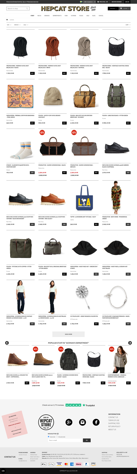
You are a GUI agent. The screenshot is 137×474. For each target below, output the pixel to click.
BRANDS (47, 16)
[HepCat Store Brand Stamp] (46, 422)
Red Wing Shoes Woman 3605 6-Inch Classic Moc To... (42, 376)
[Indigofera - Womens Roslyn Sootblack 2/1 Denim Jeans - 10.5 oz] (52, 297)
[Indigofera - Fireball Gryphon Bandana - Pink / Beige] (20, 96)
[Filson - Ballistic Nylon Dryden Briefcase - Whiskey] (84, 96)
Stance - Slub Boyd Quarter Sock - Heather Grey (17, 166)
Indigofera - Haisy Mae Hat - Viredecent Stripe (84, 267)
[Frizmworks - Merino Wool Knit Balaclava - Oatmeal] (84, 46)
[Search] (27, 8)
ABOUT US (112, 429)
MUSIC (81, 16)
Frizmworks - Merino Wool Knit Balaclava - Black (17, 66)
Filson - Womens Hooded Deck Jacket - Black (67, 376)
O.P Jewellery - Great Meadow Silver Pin (84, 316)
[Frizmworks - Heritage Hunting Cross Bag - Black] (116, 46)
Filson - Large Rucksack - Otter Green (115, 115)
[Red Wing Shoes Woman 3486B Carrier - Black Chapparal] (116, 146)
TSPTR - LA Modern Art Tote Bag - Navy (83, 217)
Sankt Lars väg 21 (34, 457)
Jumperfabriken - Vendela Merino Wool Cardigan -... (117, 376)
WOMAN (73, 16)
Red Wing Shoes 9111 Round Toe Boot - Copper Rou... (17, 376)
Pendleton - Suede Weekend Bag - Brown (81, 166)
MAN (66, 16)
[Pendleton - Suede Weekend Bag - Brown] (84, 146)
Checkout (112, 8)
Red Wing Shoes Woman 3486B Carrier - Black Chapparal (115, 166)
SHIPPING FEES (114, 423)
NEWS (39, 16)
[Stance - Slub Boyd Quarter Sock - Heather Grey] (20, 146)
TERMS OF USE (113, 420)
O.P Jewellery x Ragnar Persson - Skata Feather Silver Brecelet (115, 317)
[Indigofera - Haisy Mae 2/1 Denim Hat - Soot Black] (116, 247)
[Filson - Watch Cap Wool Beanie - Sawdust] (52, 96)
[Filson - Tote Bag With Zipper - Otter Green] (20, 247)
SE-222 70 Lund (34, 459)
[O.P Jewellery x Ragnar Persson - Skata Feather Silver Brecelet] (116, 297)
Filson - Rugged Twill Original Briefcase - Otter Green (52, 267)
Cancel (101, 16)
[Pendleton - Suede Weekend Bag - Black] (52, 146)
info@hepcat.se (23, 461)
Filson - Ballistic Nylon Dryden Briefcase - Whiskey (81, 116)
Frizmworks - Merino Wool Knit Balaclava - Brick (49, 66)
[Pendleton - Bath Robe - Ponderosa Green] (116, 198)
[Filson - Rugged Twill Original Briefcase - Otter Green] (52, 247)
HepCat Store (33, 455)
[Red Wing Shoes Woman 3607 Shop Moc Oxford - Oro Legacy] (52, 198)
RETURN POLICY (114, 426)
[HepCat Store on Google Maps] (69, 422)
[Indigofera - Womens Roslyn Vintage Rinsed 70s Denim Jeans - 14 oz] (20, 297)
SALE (87, 16)
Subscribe (52, 437)
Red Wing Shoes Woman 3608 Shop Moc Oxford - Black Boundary (19, 218)
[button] (121, 8)
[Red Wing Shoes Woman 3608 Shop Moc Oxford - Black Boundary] (20, 198)
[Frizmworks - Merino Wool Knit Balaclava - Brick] (52, 46)
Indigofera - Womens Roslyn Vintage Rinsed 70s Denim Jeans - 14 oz (19, 317)
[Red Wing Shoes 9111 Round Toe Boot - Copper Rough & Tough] (17, 359)
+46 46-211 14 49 (23, 455)
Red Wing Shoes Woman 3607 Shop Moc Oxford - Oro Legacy (51, 218)
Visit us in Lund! (17, 433)
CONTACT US (113, 417)
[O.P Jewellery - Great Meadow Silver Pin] (84, 297)
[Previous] (7, 343)
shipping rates (107, 457)
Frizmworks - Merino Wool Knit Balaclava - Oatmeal (81, 66)
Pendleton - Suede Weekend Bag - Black (52, 165)
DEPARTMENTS (57, 16)
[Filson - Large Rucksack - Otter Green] (116, 96)
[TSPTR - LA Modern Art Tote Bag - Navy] (84, 198)
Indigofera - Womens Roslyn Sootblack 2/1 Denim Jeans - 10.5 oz (52, 317)
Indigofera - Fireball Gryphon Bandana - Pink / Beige (20, 116)
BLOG (93, 16)
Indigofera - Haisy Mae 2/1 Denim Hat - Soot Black (115, 267)
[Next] (130, 343)
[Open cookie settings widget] (3, 470)
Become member (116, 2)
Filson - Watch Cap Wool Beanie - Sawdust (49, 116)
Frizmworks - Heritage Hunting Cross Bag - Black (115, 66)
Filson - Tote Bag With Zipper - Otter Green (18, 267)
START (32, 16)
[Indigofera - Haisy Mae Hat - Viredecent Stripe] (84, 247)
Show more (68, 334)
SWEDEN (32, 461)
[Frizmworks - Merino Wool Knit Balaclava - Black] (20, 46)
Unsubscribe (61, 437)
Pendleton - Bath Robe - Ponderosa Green (114, 218)
